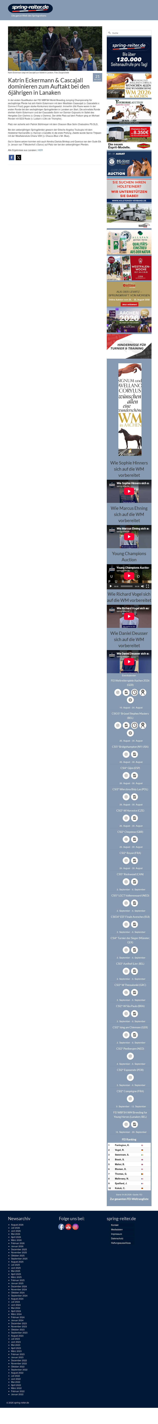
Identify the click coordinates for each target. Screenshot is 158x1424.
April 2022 (16, 1385)
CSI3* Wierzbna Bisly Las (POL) (130, 789)
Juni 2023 (16, 1341)
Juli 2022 (15, 1375)
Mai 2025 (15, 1270)
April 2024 (16, 1311)
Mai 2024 (15, 1307)
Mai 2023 (15, 1344)
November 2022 (19, 1363)
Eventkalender (129, 675)
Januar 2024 (17, 1320)
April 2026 (16, 1237)
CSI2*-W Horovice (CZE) (130, 810)
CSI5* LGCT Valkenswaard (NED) (130, 895)
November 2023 (19, 1326)
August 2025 (17, 1261)
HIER (40, 150)
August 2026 (17, 1224)
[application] (129, 576)
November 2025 (19, 1252)
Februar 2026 (18, 1243)
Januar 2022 (17, 1394)
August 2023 (17, 1335)
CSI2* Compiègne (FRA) (130, 1091)
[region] (129, 409)
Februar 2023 (18, 1354)
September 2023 (19, 1332)
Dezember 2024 (19, 1286)
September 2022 (19, 1369)
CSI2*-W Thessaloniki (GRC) (130, 985)
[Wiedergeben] (110, 586)
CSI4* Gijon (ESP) (130, 768)
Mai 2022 (15, 1381)
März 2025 (16, 1277)
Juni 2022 (16, 1378)
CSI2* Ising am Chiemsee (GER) (130, 1027)
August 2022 (17, 1372)
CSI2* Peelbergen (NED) (130, 1048)
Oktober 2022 (18, 1366)
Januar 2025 (17, 1283)
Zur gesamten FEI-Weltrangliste (129, 1199)
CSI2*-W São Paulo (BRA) (130, 1006)
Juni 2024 (16, 1304)
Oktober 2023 (18, 1329)
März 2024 (16, 1314)
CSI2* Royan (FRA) (130, 853)
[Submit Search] (109, 33)
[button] (11, 157)
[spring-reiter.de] (30, 8)
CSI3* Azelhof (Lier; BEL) (130, 963)
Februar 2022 (18, 1391)
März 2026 (16, 1240)
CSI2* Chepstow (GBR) (130, 831)
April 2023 (16, 1348)
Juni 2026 (16, 1230)
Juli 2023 (15, 1338)
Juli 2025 (15, 1264)
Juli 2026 (15, 1227)
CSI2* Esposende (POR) (130, 1070)
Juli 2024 (15, 1301)
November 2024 (19, 1289)
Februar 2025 (18, 1280)
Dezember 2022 (19, 1360)
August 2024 (17, 1298)
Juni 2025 (16, 1267)
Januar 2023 (17, 1357)
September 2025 (19, 1258)
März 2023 (16, 1351)
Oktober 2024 (18, 1292)
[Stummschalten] (142, 586)
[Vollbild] (147, 586)
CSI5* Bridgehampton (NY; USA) (130, 746)
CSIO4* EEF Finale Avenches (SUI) (130, 916)
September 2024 (19, 1295)
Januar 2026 (17, 1246)
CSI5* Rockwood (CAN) (130, 874)
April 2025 (16, 1274)
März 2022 (16, 1388)
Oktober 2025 (18, 1255)
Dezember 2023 (19, 1323)
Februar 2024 (18, 1317)
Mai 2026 (15, 1233)
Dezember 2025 (19, 1249)
